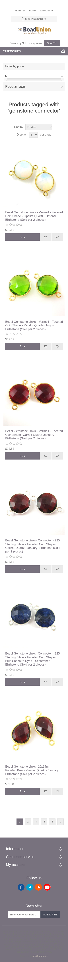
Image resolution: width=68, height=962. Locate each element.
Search (52, 43)
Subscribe (50, 914)
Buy (22, 237)
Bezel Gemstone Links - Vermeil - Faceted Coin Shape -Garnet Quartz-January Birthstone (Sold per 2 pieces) (34, 434)
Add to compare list (45, 237)
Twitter (29, 887)
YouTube (47, 887)
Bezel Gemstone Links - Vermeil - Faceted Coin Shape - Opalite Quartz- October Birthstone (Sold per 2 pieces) (34, 216)
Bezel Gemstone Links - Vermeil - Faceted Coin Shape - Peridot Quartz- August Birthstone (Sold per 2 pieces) (34, 325)
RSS (38, 887)
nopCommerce (40, 956)
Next (60, 821)
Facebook (21, 887)
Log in (32, 10)
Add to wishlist (57, 237)
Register (20, 10)
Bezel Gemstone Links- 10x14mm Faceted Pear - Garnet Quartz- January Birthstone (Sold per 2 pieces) (32, 770)
